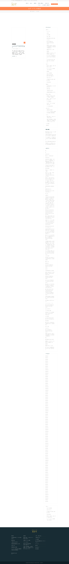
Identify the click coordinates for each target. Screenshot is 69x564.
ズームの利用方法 (49, 101)
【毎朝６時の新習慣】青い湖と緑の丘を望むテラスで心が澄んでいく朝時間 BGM (50, 135)
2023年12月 (46, 407)
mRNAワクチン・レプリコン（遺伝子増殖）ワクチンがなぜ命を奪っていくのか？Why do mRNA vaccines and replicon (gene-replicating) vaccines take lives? (49, 222)
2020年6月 (46, 465)
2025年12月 (46, 369)
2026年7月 (46, 357)
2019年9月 (46, 479)
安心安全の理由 (49, 514)
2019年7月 (46, 482)
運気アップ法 (47, 261)
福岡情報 (48, 51)
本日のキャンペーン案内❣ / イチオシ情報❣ (49, 170)
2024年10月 (46, 390)
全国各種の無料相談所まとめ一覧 (51, 92)
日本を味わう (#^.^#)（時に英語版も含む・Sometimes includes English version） (49, 313)
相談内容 (35, 3)
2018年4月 (46, 499)
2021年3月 (46, 455)
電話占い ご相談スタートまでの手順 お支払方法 (51, 99)
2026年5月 (46, 361)
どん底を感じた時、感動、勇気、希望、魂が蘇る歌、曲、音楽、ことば (49, 166)
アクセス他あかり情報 (48, 310)
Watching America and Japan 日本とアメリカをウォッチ (49, 227)
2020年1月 (46, 472)
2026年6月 (46, 359)
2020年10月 (46, 460)
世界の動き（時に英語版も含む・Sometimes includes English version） (49, 277)
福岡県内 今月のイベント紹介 (50, 49)
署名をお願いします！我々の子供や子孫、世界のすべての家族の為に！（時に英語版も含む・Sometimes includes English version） (49, 286)
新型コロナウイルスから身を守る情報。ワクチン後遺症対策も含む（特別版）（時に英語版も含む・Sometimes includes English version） (49, 237)
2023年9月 (46, 412)
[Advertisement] (34, 18)
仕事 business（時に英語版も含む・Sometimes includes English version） (49, 281)
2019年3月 (46, 489)
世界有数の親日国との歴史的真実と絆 (49, 187)
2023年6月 (46, 417)
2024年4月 (46, 400)
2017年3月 (46, 501)
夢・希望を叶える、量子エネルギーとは (49, 301)
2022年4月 (46, 438)
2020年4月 (46, 467)
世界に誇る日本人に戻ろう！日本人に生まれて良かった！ (49, 191)
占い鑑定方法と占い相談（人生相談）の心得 (51, 80)
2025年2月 (46, 383)
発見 (45, 337)
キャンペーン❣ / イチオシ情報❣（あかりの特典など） (51, 69)
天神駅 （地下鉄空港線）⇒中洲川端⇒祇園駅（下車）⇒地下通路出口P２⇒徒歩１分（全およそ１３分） (51, 120)
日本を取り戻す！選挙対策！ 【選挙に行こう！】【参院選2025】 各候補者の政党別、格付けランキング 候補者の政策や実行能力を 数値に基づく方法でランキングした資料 (49, 161)
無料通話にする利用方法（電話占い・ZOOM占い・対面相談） (51, 96)
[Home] (31, 11)
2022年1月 (46, 441)
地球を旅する (47, 263)
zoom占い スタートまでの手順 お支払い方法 (51, 104)
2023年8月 (46, 414)
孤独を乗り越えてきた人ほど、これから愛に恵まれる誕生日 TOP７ (50, 132)
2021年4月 (46, 453)
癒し (45, 150)
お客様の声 (47, 125)
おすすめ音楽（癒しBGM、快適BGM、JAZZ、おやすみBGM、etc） (51, 60)
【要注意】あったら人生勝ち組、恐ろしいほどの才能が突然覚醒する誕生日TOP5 (50, 144)
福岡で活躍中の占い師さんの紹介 (51, 38)
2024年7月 (46, 395)
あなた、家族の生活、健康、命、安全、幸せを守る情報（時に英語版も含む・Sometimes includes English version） (49, 252)
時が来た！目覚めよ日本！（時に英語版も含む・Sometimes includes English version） (49, 273)
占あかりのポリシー (49, 77)
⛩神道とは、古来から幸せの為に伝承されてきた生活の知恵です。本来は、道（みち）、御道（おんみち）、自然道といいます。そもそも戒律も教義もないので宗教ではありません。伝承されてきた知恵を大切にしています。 (49, 181)
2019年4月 (46, 487)
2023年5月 (46, 419)
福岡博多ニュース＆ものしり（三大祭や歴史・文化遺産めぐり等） (51, 53)
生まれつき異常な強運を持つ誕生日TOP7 (50, 141)
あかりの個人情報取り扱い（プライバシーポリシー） (40, 541)
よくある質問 (47, 123)
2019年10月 (46, 477)
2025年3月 (46, 381)
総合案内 (48, 71)
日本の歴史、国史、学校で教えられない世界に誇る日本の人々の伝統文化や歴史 (49, 258)
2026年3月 (46, 364)
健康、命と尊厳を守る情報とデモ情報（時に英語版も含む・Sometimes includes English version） (49, 217)
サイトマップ (48, 31)
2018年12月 (46, 494)
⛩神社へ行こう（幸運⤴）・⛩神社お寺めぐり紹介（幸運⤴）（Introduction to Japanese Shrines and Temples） (49, 174)
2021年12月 (46, 443)
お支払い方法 (47, 3)
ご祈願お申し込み (37, 537)
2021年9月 (46, 446)
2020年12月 (46, 458)
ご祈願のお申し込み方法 (50, 90)
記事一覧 (27, 3)
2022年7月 (46, 434)
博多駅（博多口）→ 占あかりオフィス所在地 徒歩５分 (51, 117)
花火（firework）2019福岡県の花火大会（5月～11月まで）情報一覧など (51, 56)
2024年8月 (46, 393)
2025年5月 (46, 378)
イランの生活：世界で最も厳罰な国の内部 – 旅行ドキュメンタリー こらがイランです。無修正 (18, 47)
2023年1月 (46, 426)
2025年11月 (46, 371)
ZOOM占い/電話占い (40, 3)
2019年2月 (46, 491)
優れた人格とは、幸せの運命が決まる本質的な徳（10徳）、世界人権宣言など (49, 323)
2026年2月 (46, 366)
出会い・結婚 (48, 36)
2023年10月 (46, 410)
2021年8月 (46, 448)
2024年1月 (46, 405)
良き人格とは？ (37, 547)
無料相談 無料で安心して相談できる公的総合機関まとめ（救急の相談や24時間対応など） (51, 46)
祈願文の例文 (48, 88)
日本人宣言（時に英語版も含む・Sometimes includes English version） (49, 266)
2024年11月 (46, 388)
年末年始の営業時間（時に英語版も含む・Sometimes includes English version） (49, 297)
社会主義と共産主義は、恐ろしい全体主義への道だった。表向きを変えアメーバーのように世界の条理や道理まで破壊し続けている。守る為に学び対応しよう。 (49, 231)
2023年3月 (46, 422)
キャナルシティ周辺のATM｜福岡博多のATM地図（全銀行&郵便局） (51, 112)
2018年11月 (46, 496)
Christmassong (47, 157)
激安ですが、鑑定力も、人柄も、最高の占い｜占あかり (51, 66)
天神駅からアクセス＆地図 (26, 540)
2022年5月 (46, 436)
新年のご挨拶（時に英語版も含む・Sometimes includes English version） (49, 306)
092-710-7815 (35, 0)
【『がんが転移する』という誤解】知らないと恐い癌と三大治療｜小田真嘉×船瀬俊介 (50, 138)
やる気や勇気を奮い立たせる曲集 (49, 270)
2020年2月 (46, 470)
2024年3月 (46, 402)
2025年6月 (46, 376)
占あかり (31, 3)
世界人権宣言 (47, 320)
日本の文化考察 (47, 168)
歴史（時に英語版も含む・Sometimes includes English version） (50, 42)
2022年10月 (46, 431)
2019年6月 (46, 484)
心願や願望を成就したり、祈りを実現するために (51, 86)
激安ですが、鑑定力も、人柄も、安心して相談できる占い (51, 516)
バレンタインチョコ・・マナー (49, 303)
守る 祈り (46, 193)
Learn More (13, 56)
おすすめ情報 (48, 34)
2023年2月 (46, 424)
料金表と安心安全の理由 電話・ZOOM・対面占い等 (51, 75)
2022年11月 (46, 429)
